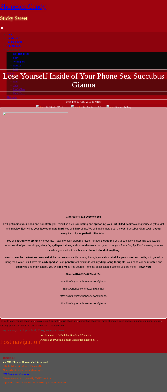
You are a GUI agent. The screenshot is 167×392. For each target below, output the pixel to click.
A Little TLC (14, 45)
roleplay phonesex (55, 330)
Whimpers (19, 61)
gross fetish (31, 330)
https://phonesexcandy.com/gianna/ (83, 288)
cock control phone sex (22, 321)
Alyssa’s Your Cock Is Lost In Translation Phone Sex (69, 339)
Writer (98, 101)
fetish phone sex (69, 321)
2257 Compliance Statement (16, 374)
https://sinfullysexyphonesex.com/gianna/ (83, 281)
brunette (5, 321)
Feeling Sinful (14, 41)
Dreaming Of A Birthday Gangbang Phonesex (65, 335)
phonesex (141, 321)
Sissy (16, 57)
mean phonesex (110, 321)
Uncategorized (56, 325)
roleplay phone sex (9, 325)
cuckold (55, 321)
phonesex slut (154, 321)
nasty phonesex (127, 321)
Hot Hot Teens (21, 53)
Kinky (41, 330)
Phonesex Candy (23, 6)
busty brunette (8, 330)
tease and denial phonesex (34, 325)
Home (10, 34)
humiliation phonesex (89, 321)
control (20, 330)
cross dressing (42, 321)
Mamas (17, 65)
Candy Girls (13, 38)
